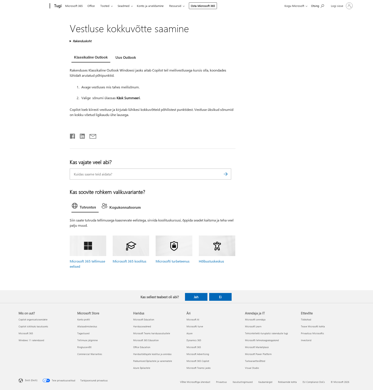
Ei (220, 297)
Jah (196, 297)
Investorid (306, 340)
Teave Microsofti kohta (313, 326)
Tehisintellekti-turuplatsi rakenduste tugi (266, 333)
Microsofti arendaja (255, 319)
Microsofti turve (194, 326)
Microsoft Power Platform (258, 354)
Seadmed (124, 6)
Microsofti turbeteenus (173, 261)
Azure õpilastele (141, 367)
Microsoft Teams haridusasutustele (151, 333)
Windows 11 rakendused (31, 340)
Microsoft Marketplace (257, 347)
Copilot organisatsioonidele (33, 319)
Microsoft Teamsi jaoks (198, 367)
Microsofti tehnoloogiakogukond (262, 340)
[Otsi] (225, 174)
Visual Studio (252, 367)
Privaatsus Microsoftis (312, 333)
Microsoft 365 (74, 6)
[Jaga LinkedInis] (80, 135)
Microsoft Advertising (197, 354)
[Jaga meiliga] (90, 135)
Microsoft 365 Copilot (197, 361)
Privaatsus (221, 382)
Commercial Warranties (89, 354)
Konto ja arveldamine (150, 6)
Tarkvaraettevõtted (255, 361)
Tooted (104, 6)
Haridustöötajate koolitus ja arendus (152, 354)
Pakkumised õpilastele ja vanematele (152, 361)
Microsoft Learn (253, 326)
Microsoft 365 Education (146, 340)
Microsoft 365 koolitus (129, 261)
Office (91, 6)
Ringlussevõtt (84, 347)
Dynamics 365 (193, 340)
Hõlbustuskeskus (211, 261)
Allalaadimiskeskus (87, 326)
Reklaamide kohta (287, 382)
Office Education (141, 347)
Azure (189, 333)
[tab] (90, 57)
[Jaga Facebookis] (73, 135)
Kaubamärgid (265, 382)
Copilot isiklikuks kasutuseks (33, 326)
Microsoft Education (143, 319)
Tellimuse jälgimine (87, 340)
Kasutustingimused (243, 382)
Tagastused (83, 333)
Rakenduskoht (82, 41)
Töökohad (306, 319)
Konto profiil (83, 319)
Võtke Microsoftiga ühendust (195, 382)
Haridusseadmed (142, 326)
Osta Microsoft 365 (203, 6)
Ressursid (175, 6)
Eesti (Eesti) (31, 380)
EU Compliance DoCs (314, 382)
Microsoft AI (192, 319)
